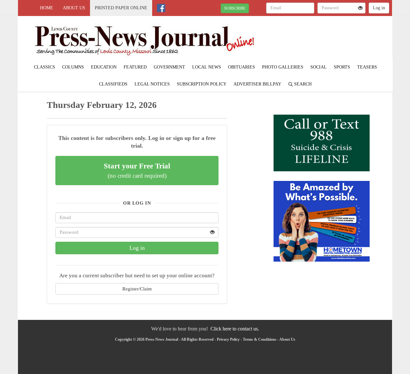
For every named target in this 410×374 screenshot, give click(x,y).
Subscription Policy (201, 84)
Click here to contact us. (234, 328)
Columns (73, 67)
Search (302, 84)
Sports (342, 67)
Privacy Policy (228, 339)
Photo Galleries (282, 67)
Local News (206, 67)
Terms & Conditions (259, 339)
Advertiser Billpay (257, 84)
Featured (135, 67)
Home (46, 7)
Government (169, 67)
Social (318, 67)
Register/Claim (137, 288)
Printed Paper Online (121, 7)
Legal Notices (152, 84)
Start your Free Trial (137, 170)
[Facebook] (161, 8)
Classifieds (113, 84)
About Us (74, 7)
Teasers (367, 67)
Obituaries (241, 67)
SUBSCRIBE (234, 8)
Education (104, 67)
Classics (44, 67)
